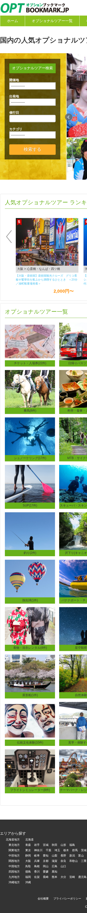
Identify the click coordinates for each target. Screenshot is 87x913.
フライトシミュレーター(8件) (30, 790)
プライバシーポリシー (67, 898)
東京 (28, 850)
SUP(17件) (30, 505)
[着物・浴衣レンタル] (30, 626)
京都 (45, 861)
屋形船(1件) (30, 695)
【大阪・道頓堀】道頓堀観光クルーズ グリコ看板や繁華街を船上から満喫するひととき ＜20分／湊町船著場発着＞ (46, 279)
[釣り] (30, 531)
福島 (72, 845)
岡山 (45, 866)
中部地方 (14, 855)
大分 (63, 877)
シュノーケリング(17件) (30, 458)
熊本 (54, 877)
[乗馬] (30, 388)
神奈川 (38, 850)
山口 (63, 866)
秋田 (54, 845)
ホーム (12, 21)
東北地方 (14, 845)
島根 (37, 866)
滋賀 (54, 861)
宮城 (45, 845)
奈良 (63, 861)
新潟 (72, 855)
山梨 (54, 855)
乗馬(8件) (30, 410)
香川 (37, 871)
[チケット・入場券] (30, 341)
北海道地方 (13, 839)
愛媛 (45, 871)
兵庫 (37, 861)
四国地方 (14, 871)
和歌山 (73, 861)
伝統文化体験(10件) (30, 742)
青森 (28, 845)
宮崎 (72, 877)
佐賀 (37, 877)
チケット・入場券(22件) (30, 363)
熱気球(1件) (30, 600)
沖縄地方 (14, 882)
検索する (32, 149)
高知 (54, 871)
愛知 (45, 855)
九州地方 (14, 877)
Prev (68, 117)
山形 (63, 845)
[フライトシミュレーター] (30, 768)
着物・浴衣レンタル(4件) (30, 647)
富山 (81, 855)
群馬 (75, 850)
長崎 (45, 877)
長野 (63, 855)
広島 (54, 866)
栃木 (66, 850)
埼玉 (57, 850)
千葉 (48, 850)
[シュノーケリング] (30, 436)
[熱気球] (30, 578)
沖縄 (28, 882)
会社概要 (43, 898)
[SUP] (30, 483)
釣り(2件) (30, 553)
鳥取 (28, 866)
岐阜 (37, 855)
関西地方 (14, 861)
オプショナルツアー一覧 (52, 21)
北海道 (29, 839)
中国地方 (14, 866)
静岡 (28, 855)
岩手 (37, 845)
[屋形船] (30, 673)
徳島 (28, 871)
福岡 (28, 877)
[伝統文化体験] (30, 720)
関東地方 (14, 850)
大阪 (28, 861)
